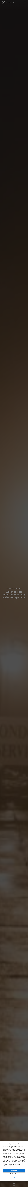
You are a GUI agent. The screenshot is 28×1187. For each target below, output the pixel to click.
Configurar (14, 1177)
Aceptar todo (14, 1170)
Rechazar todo (14, 1173)
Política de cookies (7, 1165)
